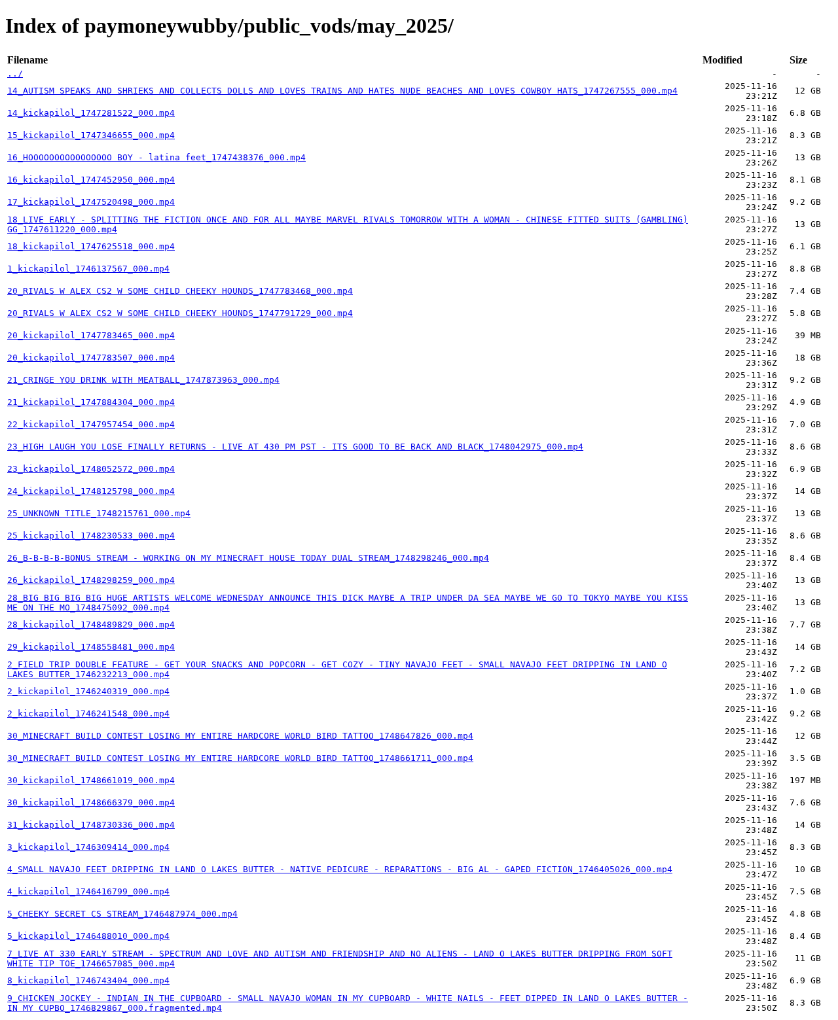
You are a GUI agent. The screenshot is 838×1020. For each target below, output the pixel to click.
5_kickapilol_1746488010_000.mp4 (88, 936)
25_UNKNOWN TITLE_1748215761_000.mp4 (99, 513)
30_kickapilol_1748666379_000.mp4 (91, 802)
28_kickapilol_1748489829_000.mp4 (91, 624)
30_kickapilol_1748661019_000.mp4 (91, 780)
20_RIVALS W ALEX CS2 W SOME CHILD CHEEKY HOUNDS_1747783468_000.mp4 (180, 291)
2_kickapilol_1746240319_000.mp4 (88, 691)
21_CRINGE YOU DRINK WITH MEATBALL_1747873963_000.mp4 (143, 380)
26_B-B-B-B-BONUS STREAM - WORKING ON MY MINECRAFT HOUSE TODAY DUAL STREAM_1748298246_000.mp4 (248, 558)
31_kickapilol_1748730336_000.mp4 (91, 825)
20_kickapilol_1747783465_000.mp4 (91, 335)
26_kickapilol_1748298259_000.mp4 (91, 580)
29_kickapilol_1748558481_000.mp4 (91, 647)
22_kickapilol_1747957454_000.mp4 (91, 424)
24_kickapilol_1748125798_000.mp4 (91, 491)
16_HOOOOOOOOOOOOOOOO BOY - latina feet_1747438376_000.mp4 (156, 157)
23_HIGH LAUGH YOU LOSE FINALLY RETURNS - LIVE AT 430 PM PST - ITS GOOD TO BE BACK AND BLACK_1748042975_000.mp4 (295, 446)
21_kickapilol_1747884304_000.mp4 (91, 402)
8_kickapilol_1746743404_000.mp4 (88, 980)
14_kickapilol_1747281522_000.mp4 (91, 113)
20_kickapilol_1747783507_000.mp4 (91, 357)
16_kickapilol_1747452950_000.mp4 (91, 180)
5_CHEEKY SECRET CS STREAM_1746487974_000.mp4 (122, 914)
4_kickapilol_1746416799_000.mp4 (88, 891)
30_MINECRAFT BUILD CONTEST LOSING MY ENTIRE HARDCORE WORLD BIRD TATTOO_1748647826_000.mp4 (240, 736)
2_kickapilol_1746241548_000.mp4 (88, 713)
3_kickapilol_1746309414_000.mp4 (88, 847)
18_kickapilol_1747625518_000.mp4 (91, 246)
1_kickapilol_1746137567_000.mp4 (88, 268)
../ (15, 74)
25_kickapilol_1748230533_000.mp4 (91, 535)
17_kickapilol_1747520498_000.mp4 (91, 202)
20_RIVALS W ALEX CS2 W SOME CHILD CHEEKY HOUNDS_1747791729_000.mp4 (180, 313)
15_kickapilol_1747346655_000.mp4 (91, 135)
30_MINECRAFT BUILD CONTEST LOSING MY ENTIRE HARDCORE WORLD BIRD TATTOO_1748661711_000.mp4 (240, 758)
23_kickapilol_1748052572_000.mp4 (91, 469)
